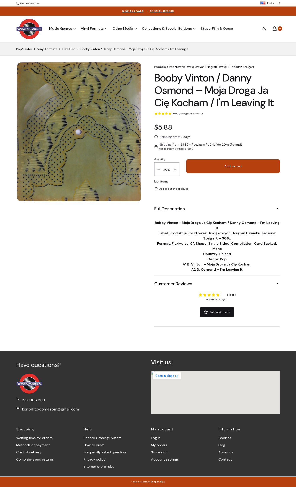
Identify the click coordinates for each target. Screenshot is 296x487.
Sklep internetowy (147, 481)
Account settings (165, 459)
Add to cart (233, 166)
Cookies (224, 438)
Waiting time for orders (34, 438)
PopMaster (24, 49)
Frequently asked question (105, 452)
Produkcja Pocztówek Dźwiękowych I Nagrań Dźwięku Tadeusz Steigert (204, 67)
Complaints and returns (35, 459)
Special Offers (162, 11)
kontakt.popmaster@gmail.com (50, 409)
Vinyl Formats (47, 49)
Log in (155, 438)
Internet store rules (99, 466)
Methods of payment (33, 445)
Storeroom (159, 452)
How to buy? (94, 445)
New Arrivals (132, 11)
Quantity (159, 159)
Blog (221, 445)
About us (225, 452)
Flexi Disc (68, 49)
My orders (159, 445)
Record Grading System (102, 438)
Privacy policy (95, 459)
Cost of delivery (28, 452)
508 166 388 (33, 400)
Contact (225, 459)
